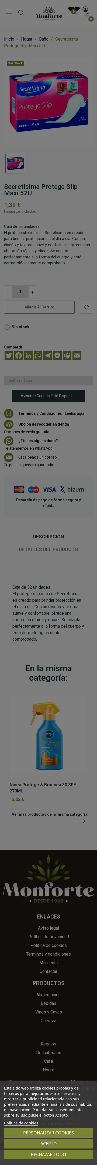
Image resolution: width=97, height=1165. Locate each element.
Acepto (48, 1144)
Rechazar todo (48, 1154)
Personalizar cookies (48, 1133)
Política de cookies (21, 1122)
